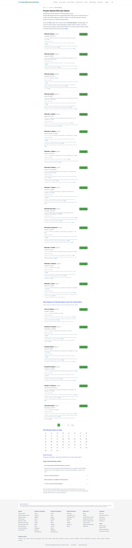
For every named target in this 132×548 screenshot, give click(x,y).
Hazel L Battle (64, 202)
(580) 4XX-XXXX (48, 157)
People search (21, 513)
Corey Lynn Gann (48, 295)
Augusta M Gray (52, 297)
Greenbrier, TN (48, 210)
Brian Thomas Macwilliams (62, 399)
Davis (36, 526)
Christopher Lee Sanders (53, 107)
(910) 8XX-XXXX (48, 269)
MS (45, 441)
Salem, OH (57, 313)
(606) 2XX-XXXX (48, 253)
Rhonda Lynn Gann (68, 292)
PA (80, 444)
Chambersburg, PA (48, 387)
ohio (47, 538)
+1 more (75, 135)
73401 (52, 153)
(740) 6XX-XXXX (48, 61)
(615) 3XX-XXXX (48, 216)
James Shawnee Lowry (62, 144)
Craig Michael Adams (54, 378)
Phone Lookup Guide (88, 520)
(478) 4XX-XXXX (48, 411)
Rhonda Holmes (63, 271)
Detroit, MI (46, 96)
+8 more (58, 267)
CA (69, 433)
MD (69, 439)
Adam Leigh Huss (53, 399)
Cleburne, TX (47, 285)
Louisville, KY (62, 38)
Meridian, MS (64, 370)
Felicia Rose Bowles (66, 124)
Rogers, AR (47, 116)
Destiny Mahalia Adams (63, 107)
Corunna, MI (65, 98)
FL (51, 436)
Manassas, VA (63, 135)
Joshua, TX (52, 287)
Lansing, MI (60, 98)
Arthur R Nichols (62, 68)
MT (57, 441)
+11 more (74, 317)
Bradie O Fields (59, 257)
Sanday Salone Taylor (52, 416)
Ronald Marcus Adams (69, 374)
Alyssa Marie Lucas (53, 377)
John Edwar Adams (52, 320)
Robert (52, 517)
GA (57, 436)
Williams (36, 517)
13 (68, 425)
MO (51, 441)
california (20, 538)
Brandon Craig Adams (61, 358)
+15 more (47, 197)
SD (51, 447)
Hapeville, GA (47, 192)
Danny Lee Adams (63, 84)
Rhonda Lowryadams (70, 63)
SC (45, 447)
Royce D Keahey (61, 277)
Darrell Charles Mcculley (54, 219)
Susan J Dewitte (52, 108)
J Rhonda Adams (71, 43)
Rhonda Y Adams (54, 317)
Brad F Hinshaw (67, 222)
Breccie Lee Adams (61, 396)
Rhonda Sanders (62, 103)
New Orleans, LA (64, 231)
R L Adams (64, 159)
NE (63, 441)
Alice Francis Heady (60, 108)
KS (45, 439)
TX (63, 447)
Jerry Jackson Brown (63, 161)
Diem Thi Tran (67, 242)
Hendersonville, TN (69, 212)
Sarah (52, 528)
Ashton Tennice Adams (53, 161)
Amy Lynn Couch (52, 257)
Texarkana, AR (53, 370)
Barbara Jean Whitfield (54, 418)
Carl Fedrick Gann (73, 294)
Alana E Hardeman (68, 48)
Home (44, 7)
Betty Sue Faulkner (70, 219)
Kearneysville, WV (48, 172)
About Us (101, 513)
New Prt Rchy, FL (69, 135)
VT (74, 447)
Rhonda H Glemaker (55, 271)
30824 (52, 189)
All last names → (39, 531)
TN (57, 447)
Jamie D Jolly (69, 361)
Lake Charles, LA (53, 118)
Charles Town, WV (48, 169)
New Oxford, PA (65, 389)
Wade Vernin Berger (69, 321)
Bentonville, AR (64, 118)
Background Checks (88, 519)
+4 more (46, 44)
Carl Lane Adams (58, 46)
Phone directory (22, 526)
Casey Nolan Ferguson (49, 240)
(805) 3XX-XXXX (48, 332)
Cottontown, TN (55, 214)
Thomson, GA (47, 189)
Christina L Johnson (67, 46)
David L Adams (67, 318)
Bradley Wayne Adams (73, 239)
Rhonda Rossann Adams (63, 176)
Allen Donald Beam (53, 361)
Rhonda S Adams (54, 63)
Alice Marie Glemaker (53, 274)
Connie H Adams (66, 257)
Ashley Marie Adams (69, 377)
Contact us (102, 520)
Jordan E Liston (71, 161)
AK (51, 433)
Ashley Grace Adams (63, 239)
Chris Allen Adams (62, 179)
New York (69, 524)
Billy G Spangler (52, 380)
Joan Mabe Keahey (53, 277)
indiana (98, 538)
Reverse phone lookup (23, 515)
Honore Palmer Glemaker (49, 275)
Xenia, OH (52, 350)
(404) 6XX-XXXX (48, 194)
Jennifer (53, 524)
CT (80, 433)
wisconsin (20, 540)
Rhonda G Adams (70, 217)
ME (63, 439)
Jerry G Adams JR (52, 318)
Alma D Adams (62, 219)
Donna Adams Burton (54, 220)
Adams (51, 7)
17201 (55, 387)
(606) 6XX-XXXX (48, 354)
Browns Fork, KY (53, 251)
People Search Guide (88, 517)
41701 (51, 249)
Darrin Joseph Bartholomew (60, 240)
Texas (68, 520)
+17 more (48, 39)
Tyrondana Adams (69, 413)
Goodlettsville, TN (61, 212)
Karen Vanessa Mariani (57, 200)
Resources (100, 2)
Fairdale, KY (68, 38)
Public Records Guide (88, 524)
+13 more (54, 172)
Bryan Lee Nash (59, 380)
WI (51, 450)
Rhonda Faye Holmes (71, 271)
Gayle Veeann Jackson (55, 360)
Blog (84, 513)
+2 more (46, 83)
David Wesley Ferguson (54, 239)
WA (86, 447)
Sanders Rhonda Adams (71, 103)
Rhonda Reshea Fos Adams (72, 81)
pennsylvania (38, 538)
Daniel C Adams (54, 334)
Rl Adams (53, 159)
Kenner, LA (52, 231)
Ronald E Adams (54, 355)
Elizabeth (53, 530)
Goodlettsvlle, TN (47, 214)
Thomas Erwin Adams (53, 142)
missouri (103, 538)
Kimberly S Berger (61, 321)
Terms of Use (102, 527)
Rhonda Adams (66, 123)
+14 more (52, 391)
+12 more (70, 330)
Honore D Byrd (72, 274)
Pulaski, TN (52, 313)
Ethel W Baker (50, 258)
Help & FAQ (102, 519)
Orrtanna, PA (59, 389)
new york (32, 538)
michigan (62, 538)
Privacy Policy (102, 525)
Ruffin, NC (52, 78)
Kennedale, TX (64, 287)
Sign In (107, 2)
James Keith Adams (53, 199)
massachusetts (87, 538)
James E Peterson (59, 275)
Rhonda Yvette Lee (74, 196)
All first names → (55, 531)
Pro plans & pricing (103, 515)
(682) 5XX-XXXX (48, 291)
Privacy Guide (86, 522)
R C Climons (59, 394)
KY (51, 439)
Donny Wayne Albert (68, 380)
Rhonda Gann (54, 292)
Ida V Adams (52, 180)
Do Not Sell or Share (104, 531)
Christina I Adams (60, 318)
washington (76, 538)
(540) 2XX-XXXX (48, 137)
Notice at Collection (104, 529)
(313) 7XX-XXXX (48, 101)
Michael (52, 519)
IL (74, 436)
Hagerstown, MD (72, 389)
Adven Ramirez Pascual (63, 337)
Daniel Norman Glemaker (63, 274)
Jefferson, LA (71, 231)
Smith (36, 513)
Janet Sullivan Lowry (71, 144)
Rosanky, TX (65, 171)
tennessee (94, 538)
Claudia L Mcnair (60, 199)
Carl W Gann (66, 294)
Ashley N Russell (52, 66)
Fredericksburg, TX (69, 155)
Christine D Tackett (62, 361)
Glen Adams (61, 317)
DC (45, 436)
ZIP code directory (22, 528)
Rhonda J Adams (54, 43)
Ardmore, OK (47, 153)
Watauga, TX (70, 287)
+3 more (49, 177)
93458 (54, 329)
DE (86, 433)
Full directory (21, 530)
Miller (36, 524)
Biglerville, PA (47, 391)
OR (74, 444)
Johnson (37, 515)
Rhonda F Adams (54, 81)
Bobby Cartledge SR (71, 202)
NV (69, 441)
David (52, 520)
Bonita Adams (51, 46)
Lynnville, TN (47, 311)
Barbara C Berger (53, 321)
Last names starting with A (75, 457)
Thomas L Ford (68, 182)
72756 (51, 116)
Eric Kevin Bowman (53, 182)
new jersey (66, 538)
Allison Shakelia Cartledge (54, 202)
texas (24, 538)
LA (57, 439)
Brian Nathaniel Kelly (64, 87)
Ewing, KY (46, 349)
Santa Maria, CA (48, 329)
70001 (51, 229)
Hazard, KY (47, 249)
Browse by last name (23, 522)
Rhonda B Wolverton (65, 236)
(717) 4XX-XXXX (48, 393)
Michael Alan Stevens (53, 222)
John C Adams (59, 123)
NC (51, 444)
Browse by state (22, 520)
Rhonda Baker (61, 255)
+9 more (46, 64)
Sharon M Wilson (52, 144)
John (52, 515)
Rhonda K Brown (54, 139)
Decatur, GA (58, 191)
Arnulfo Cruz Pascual (64, 340)
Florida (68, 522)
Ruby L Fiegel (52, 242)
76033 (52, 285)
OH (63, 444)
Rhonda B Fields (54, 255)
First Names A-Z (71, 517)
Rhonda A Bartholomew (56, 236)
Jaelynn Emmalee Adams (53, 126)
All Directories (92, 2)
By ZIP (86, 2)
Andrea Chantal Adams (53, 179)
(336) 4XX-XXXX (48, 80)
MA (74, 439)
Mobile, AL (52, 38)
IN (80, 436)
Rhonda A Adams (73, 236)
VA (80, 447)
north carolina (56, 538)
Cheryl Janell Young (60, 297)
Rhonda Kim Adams (62, 139)
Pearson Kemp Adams (53, 162)
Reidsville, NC (47, 76)
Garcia (36, 522)
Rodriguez (37, 528)
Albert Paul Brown (69, 142)
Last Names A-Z (71, 515)
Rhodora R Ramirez (73, 334)
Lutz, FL (51, 135)
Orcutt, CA (52, 330)
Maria (52, 522)
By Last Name (62, 2)
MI (80, 439)
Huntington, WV (48, 36)
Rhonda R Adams (62, 81)
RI (86, 444)
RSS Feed (85, 526)
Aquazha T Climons (53, 396)
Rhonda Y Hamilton (55, 196)
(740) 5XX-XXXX (48, 41)
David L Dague (72, 399)
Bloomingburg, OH (48, 59)
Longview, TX (64, 191)
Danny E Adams (53, 47)
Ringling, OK (52, 155)
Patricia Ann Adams (62, 415)
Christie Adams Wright (70, 358)
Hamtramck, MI (71, 98)
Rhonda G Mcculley (62, 217)
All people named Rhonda (62, 457)
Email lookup (21, 519)
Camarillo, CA (70, 370)
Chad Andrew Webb (53, 415)
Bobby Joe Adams (70, 66)
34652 (56, 133)
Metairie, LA (47, 229)
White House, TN (53, 212)
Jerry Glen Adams (67, 317)
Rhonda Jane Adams (62, 43)
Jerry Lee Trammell (53, 48)
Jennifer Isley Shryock (52, 86)
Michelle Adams (54, 374)
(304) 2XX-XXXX (48, 174)
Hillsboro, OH (65, 58)
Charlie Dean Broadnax (54, 87)
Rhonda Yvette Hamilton (65, 196)
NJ (80, 441)
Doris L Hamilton (68, 199)
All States (69, 513)
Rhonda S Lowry (62, 63)
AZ (57, 433)
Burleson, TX (57, 287)
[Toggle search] (112, 2)
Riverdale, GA (71, 191)
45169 (51, 56)
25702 (53, 36)
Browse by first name (23, 524)
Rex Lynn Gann (52, 294)
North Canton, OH (53, 171)
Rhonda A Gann (60, 292)
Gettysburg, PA (53, 389)
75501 (53, 369)
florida (28, 538)
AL (45, 433)
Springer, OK (58, 155)
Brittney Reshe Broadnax (54, 84)
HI (63, 436)
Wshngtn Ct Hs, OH (73, 58)
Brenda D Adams (59, 294)
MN (86, 439)
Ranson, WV (60, 171)
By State (55, 2)
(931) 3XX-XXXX (48, 315)
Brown (36, 519)
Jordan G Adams (60, 86)
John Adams (53, 123)
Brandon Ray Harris (69, 108)
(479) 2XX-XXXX (48, 121)
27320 (52, 76)
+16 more (56, 78)
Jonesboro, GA (53, 191)
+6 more (75, 155)
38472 (52, 311)
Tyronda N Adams (54, 413)
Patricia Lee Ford (61, 182)
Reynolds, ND (57, 350)
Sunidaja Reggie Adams (54, 106)
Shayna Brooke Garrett (54, 68)
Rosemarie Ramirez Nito (54, 340)
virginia (71, 538)
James (52, 513)
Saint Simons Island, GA (62, 251)
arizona (81, 538)
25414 (55, 169)
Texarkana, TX (47, 369)
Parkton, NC (47, 265)
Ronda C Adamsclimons (68, 394)
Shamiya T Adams (69, 415)
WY (57, 450)
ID (68, 436)
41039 (51, 349)
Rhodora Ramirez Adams (63, 334)
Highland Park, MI (53, 98)
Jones (36, 520)
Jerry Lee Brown (61, 142)
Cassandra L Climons (70, 396)
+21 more (76, 370)
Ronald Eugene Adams (70, 355)
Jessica (52, 526)
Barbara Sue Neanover (61, 66)
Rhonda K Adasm (70, 139)
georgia (50, 538)
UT (69, 447)
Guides (85, 515)
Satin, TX (63, 155)
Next (72, 425)
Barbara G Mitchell (59, 242)
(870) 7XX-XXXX (48, 373)
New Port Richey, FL (49, 133)
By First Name (71, 2)
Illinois (68, 526)
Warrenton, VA (56, 135)
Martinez (37, 530)
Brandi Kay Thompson (52, 67)
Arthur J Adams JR (63, 106)
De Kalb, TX (58, 370)
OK (69, 444)
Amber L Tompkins (61, 377)
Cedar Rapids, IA (63, 330)
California (69, 519)
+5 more (58, 47)
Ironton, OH (57, 38)
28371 (52, 265)
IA (86, 436)
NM (86, 441)
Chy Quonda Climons (52, 397)
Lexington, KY (70, 251)
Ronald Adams (61, 374)
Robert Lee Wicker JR (63, 418)
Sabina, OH (47, 56)
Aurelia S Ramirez (48, 338)
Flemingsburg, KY (64, 350)
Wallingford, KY (71, 350)
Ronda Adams (54, 394)
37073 (53, 210)
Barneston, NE (71, 118)
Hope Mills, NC (53, 267)
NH (74, 441)
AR (63, 433)
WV (45, 450)
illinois (43, 538)
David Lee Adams (58, 124)
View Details (83, 34)
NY (45, 444)
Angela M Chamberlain (55, 143)
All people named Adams (49, 457)
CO (74, 433)
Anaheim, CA (57, 330)
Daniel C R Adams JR (53, 337)
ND (57, 444)
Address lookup (22, 517)
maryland (107, 538)
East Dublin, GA (48, 407)
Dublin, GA (52, 409)
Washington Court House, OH (56, 58)
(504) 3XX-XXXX (48, 234)
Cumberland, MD (72, 171)
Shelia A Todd (60, 48)
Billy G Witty (61, 222)
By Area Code (79, 2)
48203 (51, 96)
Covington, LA (58, 231)
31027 (53, 407)
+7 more (74, 48)
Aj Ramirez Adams (72, 337)
